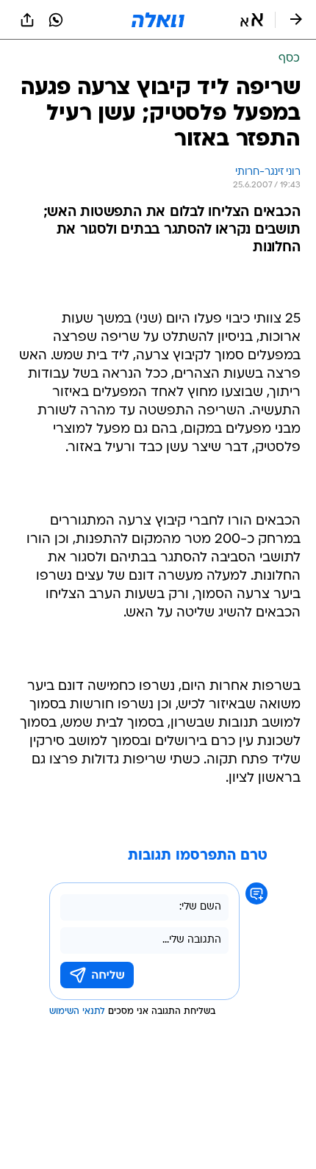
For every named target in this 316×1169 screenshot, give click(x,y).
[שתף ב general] (27, 20)
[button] (251, 19)
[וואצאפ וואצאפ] (56, 19)
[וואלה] (158, 19)
